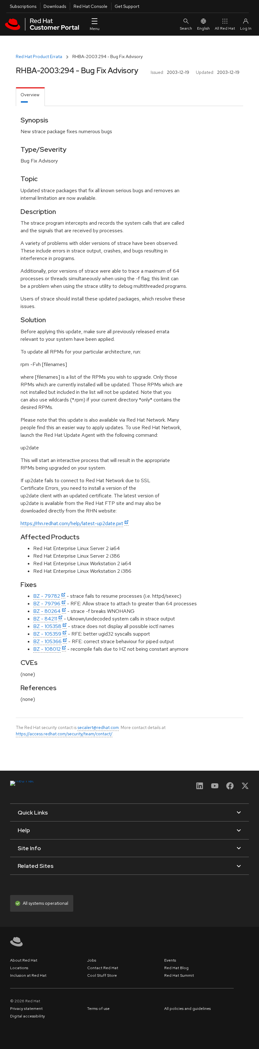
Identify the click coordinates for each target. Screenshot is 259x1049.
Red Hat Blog (176, 967)
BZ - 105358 (47, 626)
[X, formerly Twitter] (245, 788)
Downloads (55, 6)
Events (170, 960)
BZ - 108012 (47, 649)
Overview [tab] (30, 95)
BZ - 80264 (47, 611)
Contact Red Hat (102, 967)
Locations (19, 967)
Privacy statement (26, 1008)
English (203, 28)
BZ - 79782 (46, 596)
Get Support (127, 6)
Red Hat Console (90, 6)
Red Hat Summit (179, 975)
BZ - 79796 (46, 603)
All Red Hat (225, 28)
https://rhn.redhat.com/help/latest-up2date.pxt (72, 523)
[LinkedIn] (199, 788)
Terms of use (98, 1008)
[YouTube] (215, 788)
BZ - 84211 (45, 618)
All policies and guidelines (187, 1008)
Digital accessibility (27, 1016)
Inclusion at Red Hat (28, 975)
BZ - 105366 (47, 641)
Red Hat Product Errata (39, 56)
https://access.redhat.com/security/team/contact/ (64, 734)
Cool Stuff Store (102, 975)
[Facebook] (230, 788)
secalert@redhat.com (98, 727)
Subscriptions (23, 6)
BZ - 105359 (47, 634)
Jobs (91, 960)
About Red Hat (23, 960)
